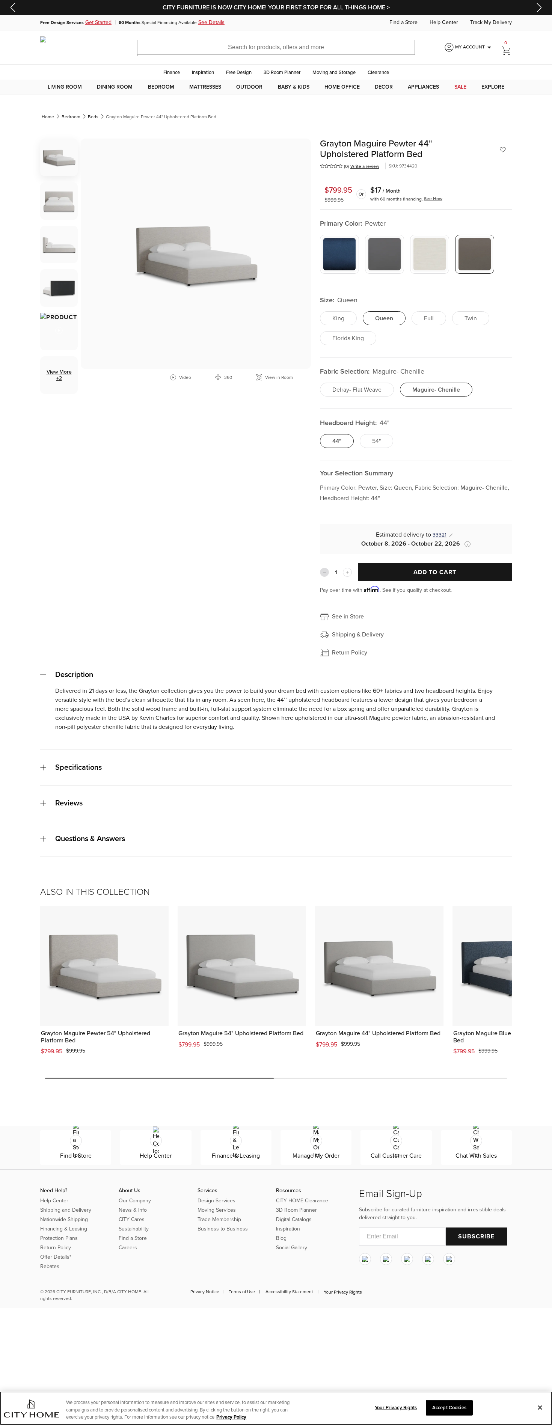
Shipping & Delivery (358, 634)
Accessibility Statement (289, 1291)
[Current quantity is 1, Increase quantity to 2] (347, 572)
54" (376, 441)
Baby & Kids (293, 87)
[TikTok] (449, 1259)
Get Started (98, 23)
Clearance (378, 72)
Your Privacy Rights (343, 1292)
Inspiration (203, 72)
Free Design (239, 72)
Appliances (423, 87)
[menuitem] (64, 87)
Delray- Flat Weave (357, 390)
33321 (439, 535)
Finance (171, 72)
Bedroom (161, 87)
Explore (492, 87)
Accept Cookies (449, 1407)
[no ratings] (331, 166)
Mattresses (205, 87)
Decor (384, 87)
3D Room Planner (282, 72)
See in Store (348, 616)
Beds (93, 116)
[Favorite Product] (502, 149)
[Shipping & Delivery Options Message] (465, 544)
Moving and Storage (334, 72)
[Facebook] (386, 1259)
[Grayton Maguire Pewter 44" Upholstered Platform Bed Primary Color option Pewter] (474, 254)
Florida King (348, 338)
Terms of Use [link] (242, 1291)
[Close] (540, 1407)
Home (48, 116)
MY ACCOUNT (474, 47)
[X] (407, 1259)
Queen (384, 318)
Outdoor (249, 87)
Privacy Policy (231, 1417)
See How (433, 198)
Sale (460, 87)
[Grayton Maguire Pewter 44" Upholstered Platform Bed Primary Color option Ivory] (429, 254)
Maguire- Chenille (436, 390)
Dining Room (115, 87)
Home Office (342, 87)
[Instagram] (365, 1259)
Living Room (65, 87)
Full (429, 318)
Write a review (364, 166)
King (338, 318)
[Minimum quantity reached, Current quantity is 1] (324, 572)
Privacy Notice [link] (204, 1291)
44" (336, 441)
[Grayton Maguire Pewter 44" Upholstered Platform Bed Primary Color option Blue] (339, 254)
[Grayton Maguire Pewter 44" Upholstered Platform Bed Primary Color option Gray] (384, 254)
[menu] (276, 87)
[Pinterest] (428, 1259)
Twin (471, 318)
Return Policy (349, 652)
